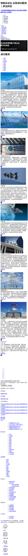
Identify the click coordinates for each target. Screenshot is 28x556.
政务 (7, 461)
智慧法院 (11, 449)
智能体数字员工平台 (14, 423)
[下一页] (15, 378)
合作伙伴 (11, 483)
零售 (10, 443)
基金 (10, 440)
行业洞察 (11, 509)
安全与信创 (12, 498)
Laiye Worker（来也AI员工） (16, 424)
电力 (10, 434)
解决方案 (4, 27)
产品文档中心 (12, 492)
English (2, 36)
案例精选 (11, 506)
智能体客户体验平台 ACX (15, 429)
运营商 (11, 436)
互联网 (8, 471)
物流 (10, 445)
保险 (10, 439)
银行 (10, 437)
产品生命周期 (12, 496)
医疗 (10, 446)
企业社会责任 (12, 511)
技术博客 (11, 489)
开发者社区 (12, 487)
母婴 (7, 474)
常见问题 (11, 499)
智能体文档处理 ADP (14, 427)
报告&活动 (12, 481)
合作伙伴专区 (15, 484)
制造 (10, 442)
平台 (3, 25)
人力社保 (11, 454)
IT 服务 (8, 464)
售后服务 (11, 493)
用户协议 (3, 418)
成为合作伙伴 (15, 486)
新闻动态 (4, 32)
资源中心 (4, 30)
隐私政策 (3, 417)
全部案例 (11, 505)
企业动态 (11, 508)
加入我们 (11, 518)
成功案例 (4, 28)
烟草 (10, 451)
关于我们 (4, 33)
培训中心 (11, 490)
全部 (7, 459)
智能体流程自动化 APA (15, 426)
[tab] (14, 25)
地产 (10, 448)
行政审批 (11, 452)
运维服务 (11, 495)
